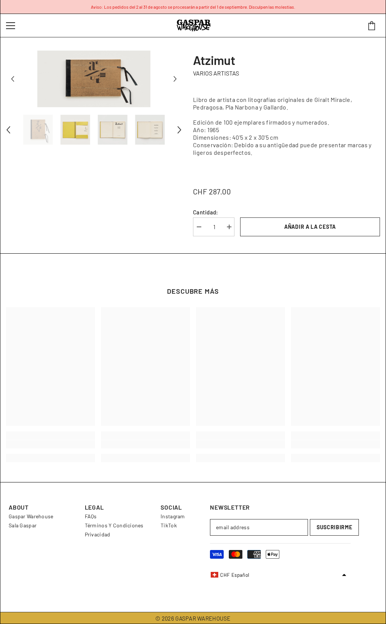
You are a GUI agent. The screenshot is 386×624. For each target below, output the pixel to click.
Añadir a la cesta (310, 226)
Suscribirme (334, 527)
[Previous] (12, 79)
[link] (50, 444)
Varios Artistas (216, 73)
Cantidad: (205, 212)
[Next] (175, 79)
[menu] (10, 25)
